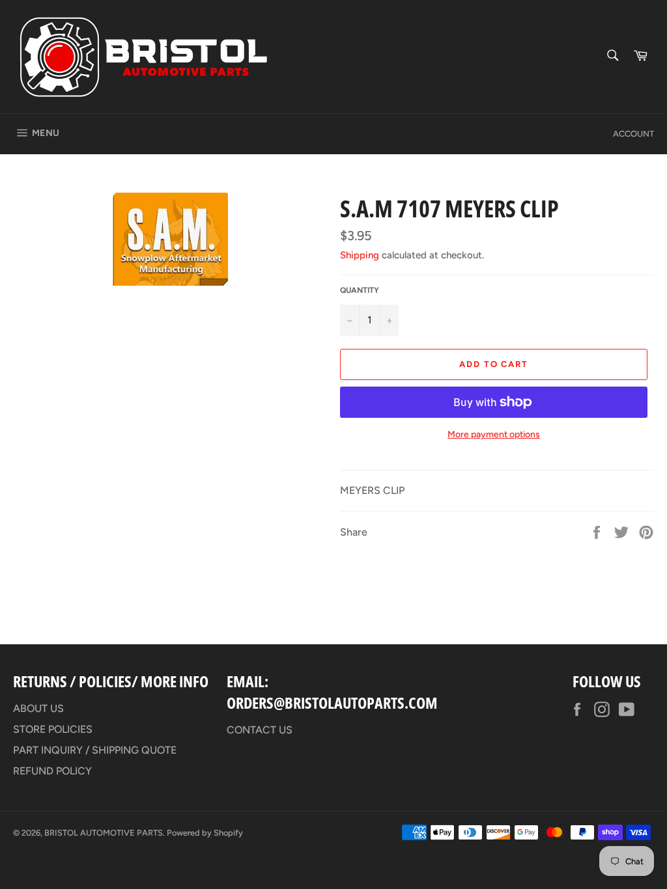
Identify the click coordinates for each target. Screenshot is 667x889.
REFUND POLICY (52, 771)
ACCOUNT (633, 134)
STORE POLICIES (52, 729)
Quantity (359, 290)
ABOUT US (38, 708)
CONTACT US (259, 730)
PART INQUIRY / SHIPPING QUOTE (95, 750)
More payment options (493, 434)
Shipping (359, 255)
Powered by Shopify (205, 833)
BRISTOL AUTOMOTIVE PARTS (103, 833)
